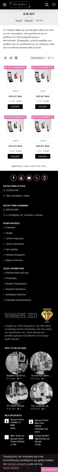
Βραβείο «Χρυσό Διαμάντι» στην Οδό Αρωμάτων (17, 375)
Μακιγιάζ (29, 20)
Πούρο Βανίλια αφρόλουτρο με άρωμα (42, 438)
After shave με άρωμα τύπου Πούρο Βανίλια (17, 438)
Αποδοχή (51, 469)
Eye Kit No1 (15, 96)
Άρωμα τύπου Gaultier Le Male (17, 422)
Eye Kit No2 (42, 96)
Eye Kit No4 (42, 146)
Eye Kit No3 (15, 146)
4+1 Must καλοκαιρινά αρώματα (17, 406)
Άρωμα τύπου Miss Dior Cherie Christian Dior (41, 424)
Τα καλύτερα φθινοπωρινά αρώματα (41, 375)
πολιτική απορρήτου (18, 464)
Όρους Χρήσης (11, 467)
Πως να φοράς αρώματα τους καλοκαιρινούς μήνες (41, 406)
